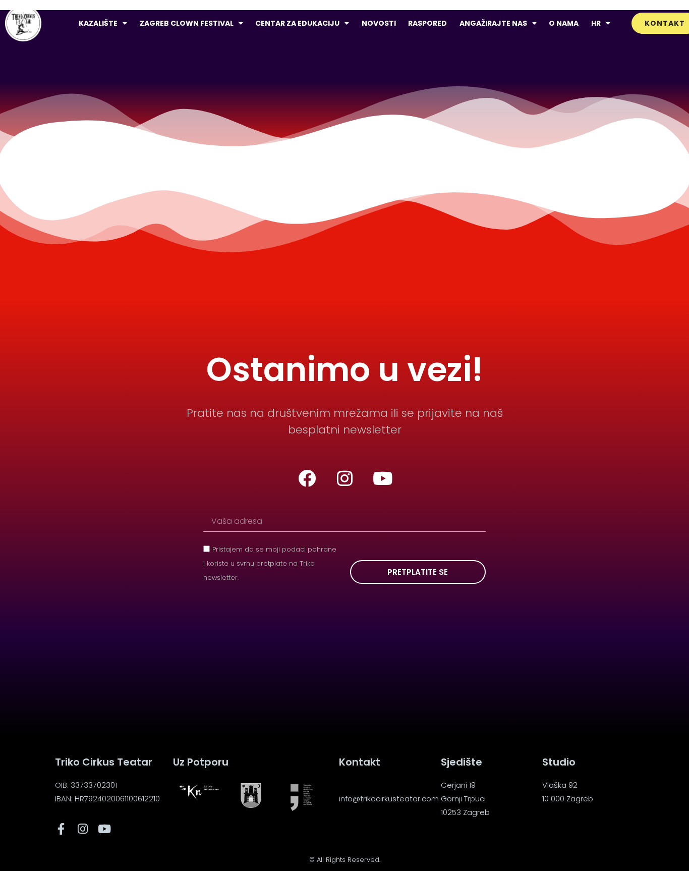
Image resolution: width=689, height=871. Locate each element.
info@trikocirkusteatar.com (389, 798)
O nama (564, 23)
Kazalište (98, 23)
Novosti (379, 23)
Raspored (427, 23)
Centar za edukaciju (297, 23)
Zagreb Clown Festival (187, 23)
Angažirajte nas (493, 23)
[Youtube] (382, 478)
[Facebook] (306, 478)
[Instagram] (344, 478)
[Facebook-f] (61, 829)
